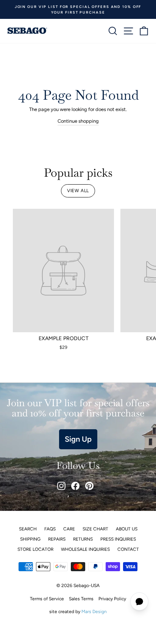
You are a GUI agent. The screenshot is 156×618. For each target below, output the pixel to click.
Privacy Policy (112, 598)
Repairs (57, 539)
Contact (128, 549)
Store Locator (35, 549)
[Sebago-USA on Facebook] (75, 486)
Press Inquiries (118, 539)
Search (28, 529)
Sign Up (78, 439)
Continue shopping (78, 121)
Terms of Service (47, 598)
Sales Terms (81, 598)
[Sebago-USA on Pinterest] (89, 486)
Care (69, 529)
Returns (83, 539)
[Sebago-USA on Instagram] (61, 486)
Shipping (30, 539)
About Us (126, 529)
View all (78, 190)
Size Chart (95, 529)
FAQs (50, 529)
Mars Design (94, 611)
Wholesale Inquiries (85, 549)
